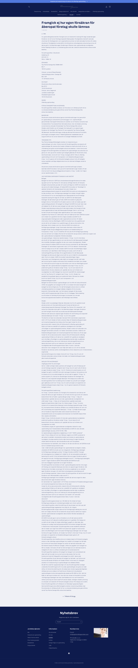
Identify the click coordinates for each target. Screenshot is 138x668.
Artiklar (51, 640)
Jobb (50, 645)
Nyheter (51, 637)
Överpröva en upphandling (34, 635)
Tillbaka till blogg (69, 596)
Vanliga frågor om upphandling (57, 642)
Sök (28, 632)
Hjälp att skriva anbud (33, 637)
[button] (29, 6)
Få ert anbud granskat (33, 640)
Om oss (51, 635)
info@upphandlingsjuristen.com (79, 634)
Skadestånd (31, 642)
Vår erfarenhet (52, 632)
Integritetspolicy (53, 648)
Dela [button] (44, 33)
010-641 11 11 (76, 637)
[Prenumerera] (81, 622)
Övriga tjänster (31, 645)
